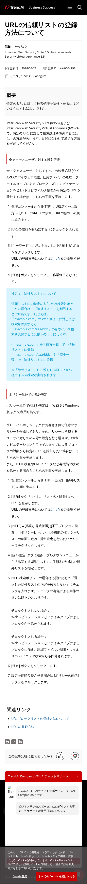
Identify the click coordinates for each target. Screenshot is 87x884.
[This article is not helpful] (75, 756)
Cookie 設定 (20, 876)
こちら (55, 258)
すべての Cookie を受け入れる (56, 876)
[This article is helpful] (60, 756)
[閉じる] (80, 852)
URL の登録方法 (22, 727)
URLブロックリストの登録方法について (40, 718)
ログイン (60, 806)
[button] (70, 7)
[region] (43, 865)
